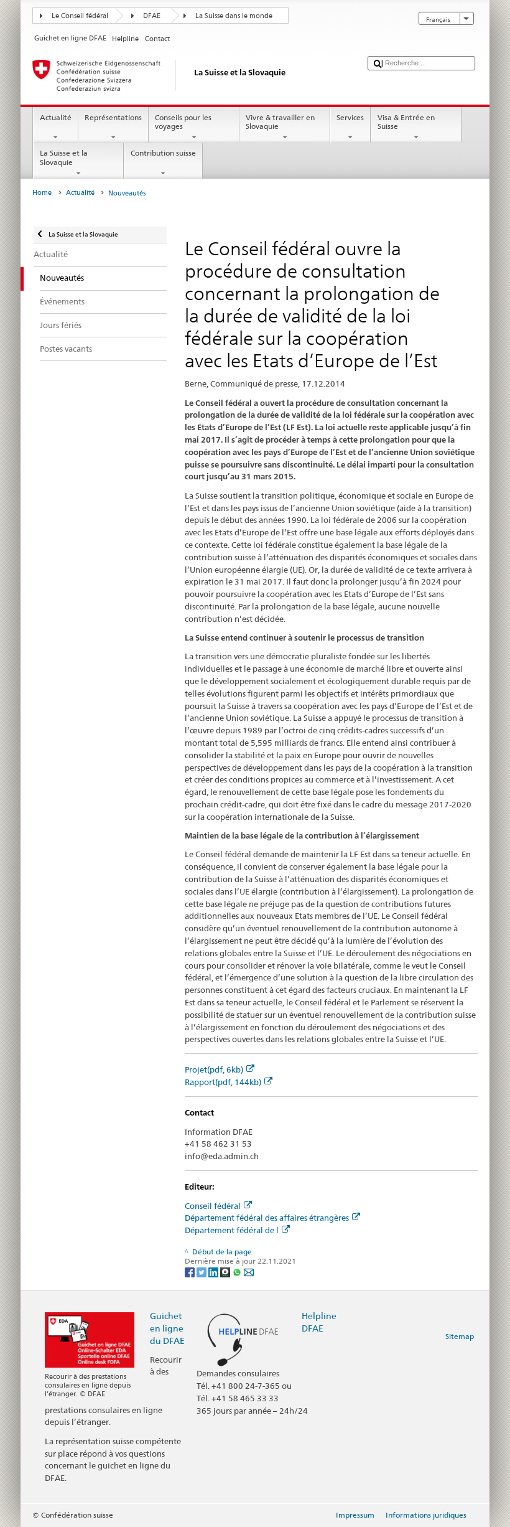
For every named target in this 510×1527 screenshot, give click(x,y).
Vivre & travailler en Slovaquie (280, 122)
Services (350, 117)
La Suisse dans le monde (233, 16)
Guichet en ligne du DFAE (167, 1328)
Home (42, 193)
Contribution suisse (163, 152)
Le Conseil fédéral (80, 16)
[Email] (249, 1271)
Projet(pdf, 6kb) (214, 1069)
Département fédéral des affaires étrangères (267, 1218)
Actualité (56, 117)
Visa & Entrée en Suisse (406, 122)
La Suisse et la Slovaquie (64, 157)
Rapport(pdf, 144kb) (223, 1082)
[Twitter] (202, 1271)
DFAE (151, 16)
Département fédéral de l (232, 1230)
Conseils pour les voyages (183, 122)
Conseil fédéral (213, 1206)
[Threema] (226, 1271)
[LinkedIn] (214, 1271)
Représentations (113, 117)
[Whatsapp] (238, 1271)
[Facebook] (191, 1271)
